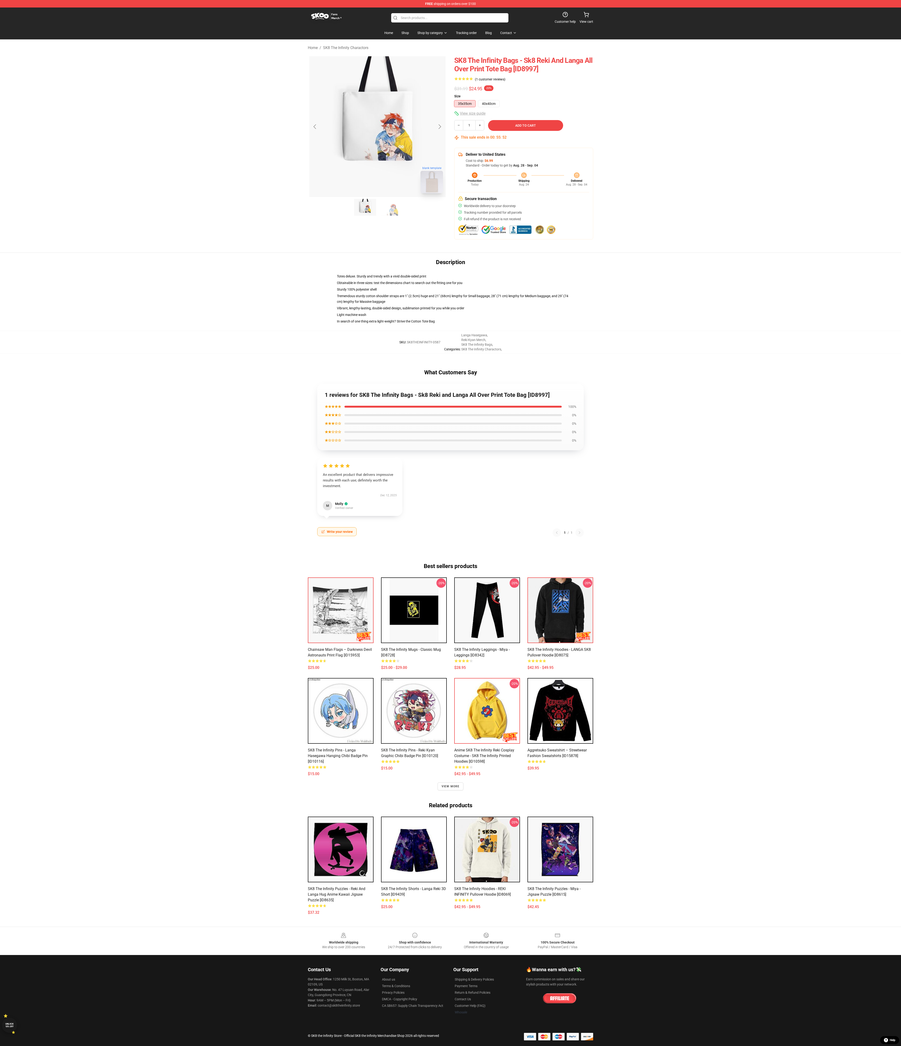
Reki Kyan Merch (473, 340)
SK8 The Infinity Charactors (345, 47)
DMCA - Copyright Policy (399, 999)
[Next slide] (439, 127)
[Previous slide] (315, 127)
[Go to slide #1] (365, 207)
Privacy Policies (393, 992)
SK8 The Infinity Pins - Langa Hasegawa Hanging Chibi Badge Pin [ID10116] (338, 756)
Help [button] (892, 1040)
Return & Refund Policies (472, 992)
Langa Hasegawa (474, 335)
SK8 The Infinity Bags (476, 344)
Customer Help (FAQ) (470, 1006)
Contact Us (463, 999)
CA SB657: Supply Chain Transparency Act (412, 1006)
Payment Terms (466, 986)
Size (457, 96)
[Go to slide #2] (389, 207)
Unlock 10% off (9, 1025)
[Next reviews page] (579, 532)
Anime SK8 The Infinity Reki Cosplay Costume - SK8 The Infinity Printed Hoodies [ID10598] (484, 756)
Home (313, 47)
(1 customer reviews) (490, 79)
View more (451, 786)
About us (388, 979)
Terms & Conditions (396, 986)
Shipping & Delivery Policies (474, 979)
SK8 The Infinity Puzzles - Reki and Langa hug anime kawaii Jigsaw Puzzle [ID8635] (336, 894)
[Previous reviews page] (557, 532)
